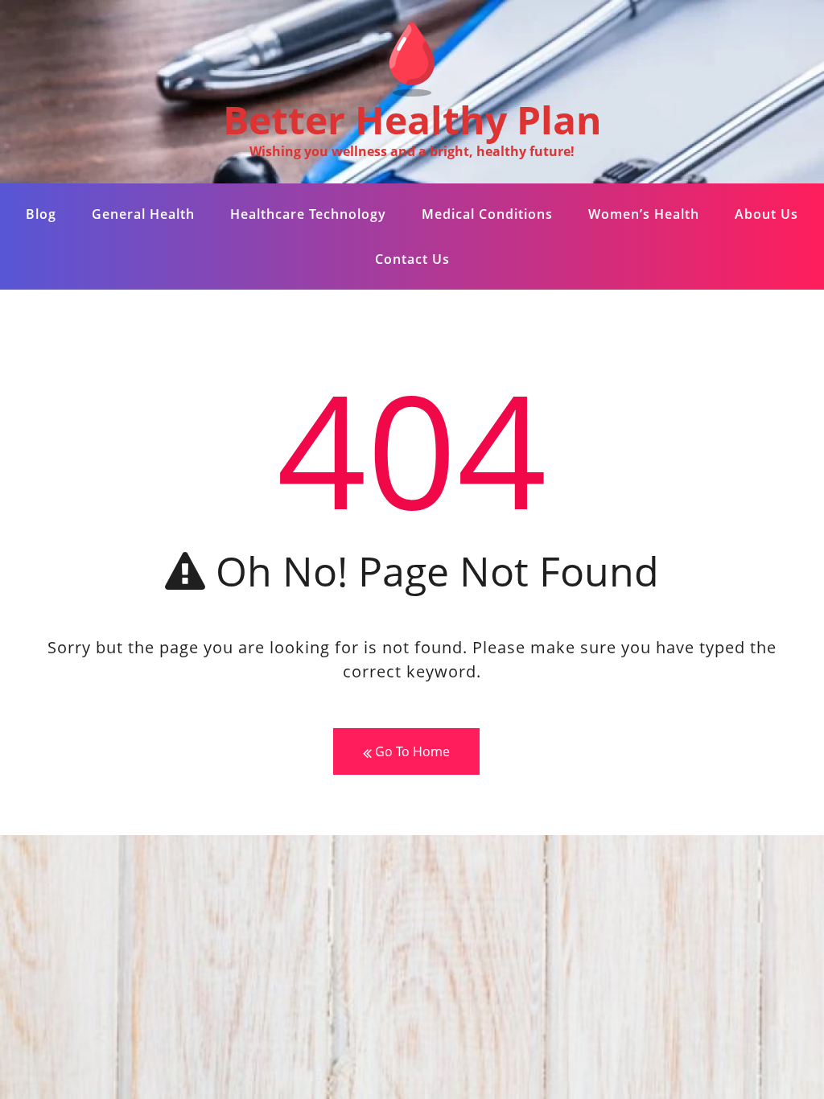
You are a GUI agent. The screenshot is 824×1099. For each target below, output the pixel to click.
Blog (41, 214)
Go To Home (411, 751)
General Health (143, 214)
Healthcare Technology (308, 214)
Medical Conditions (487, 214)
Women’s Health (643, 214)
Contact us (412, 259)
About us (766, 214)
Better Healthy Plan (412, 119)
